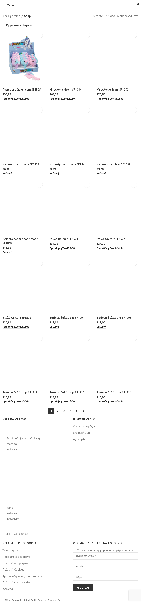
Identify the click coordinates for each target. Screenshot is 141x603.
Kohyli (10, 507)
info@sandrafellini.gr (28, 438)
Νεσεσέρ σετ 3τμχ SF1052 (113, 164)
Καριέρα (8, 588)
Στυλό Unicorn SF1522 (111, 239)
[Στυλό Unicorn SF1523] (23, 286)
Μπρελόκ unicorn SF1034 (66, 89)
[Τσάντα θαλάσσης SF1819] (23, 361)
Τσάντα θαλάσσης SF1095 (114, 317)
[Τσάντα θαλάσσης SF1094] (70, 286)
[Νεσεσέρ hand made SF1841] (70, 133)
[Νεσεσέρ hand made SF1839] (23, 133)
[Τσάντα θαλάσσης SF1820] (70, 361)
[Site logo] (70, 5)
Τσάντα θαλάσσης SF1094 (67, 317)
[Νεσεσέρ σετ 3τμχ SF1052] (117, 133)
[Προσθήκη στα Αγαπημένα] (40, 35)
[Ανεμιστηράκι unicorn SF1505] (23, 58)
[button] (16, 98)
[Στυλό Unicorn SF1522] (117, 208)
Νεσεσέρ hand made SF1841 (68, 164)
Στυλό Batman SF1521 (64, 239)
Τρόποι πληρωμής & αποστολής (22, 576)
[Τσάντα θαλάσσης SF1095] (117, 286)
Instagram (13, 449)
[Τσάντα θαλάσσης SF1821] (117, 361)
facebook (12, 443)
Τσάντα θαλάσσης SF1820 (67, 392)
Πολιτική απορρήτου (16, 563)
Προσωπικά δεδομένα (16, 556)
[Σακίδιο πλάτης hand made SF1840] (23, 208)
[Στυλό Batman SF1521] (70, 208)
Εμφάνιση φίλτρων (19, 25)
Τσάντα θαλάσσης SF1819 (20, 392)
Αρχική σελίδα (11, 16)
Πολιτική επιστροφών (16, 582)
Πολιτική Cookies (13, 569)
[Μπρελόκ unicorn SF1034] (70, 58)
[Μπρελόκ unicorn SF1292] (117, 58)
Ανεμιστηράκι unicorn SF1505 (22, 89)
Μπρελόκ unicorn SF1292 (113, 89)
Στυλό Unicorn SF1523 (17, 317)
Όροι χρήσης (10, 550)
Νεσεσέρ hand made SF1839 (21, 164)
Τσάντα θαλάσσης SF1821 (114, 392)
